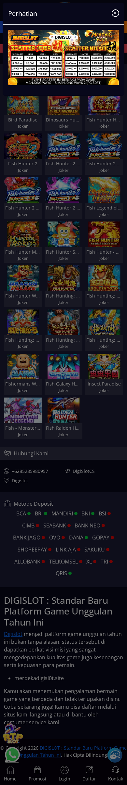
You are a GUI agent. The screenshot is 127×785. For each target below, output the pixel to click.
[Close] (115, 13)
